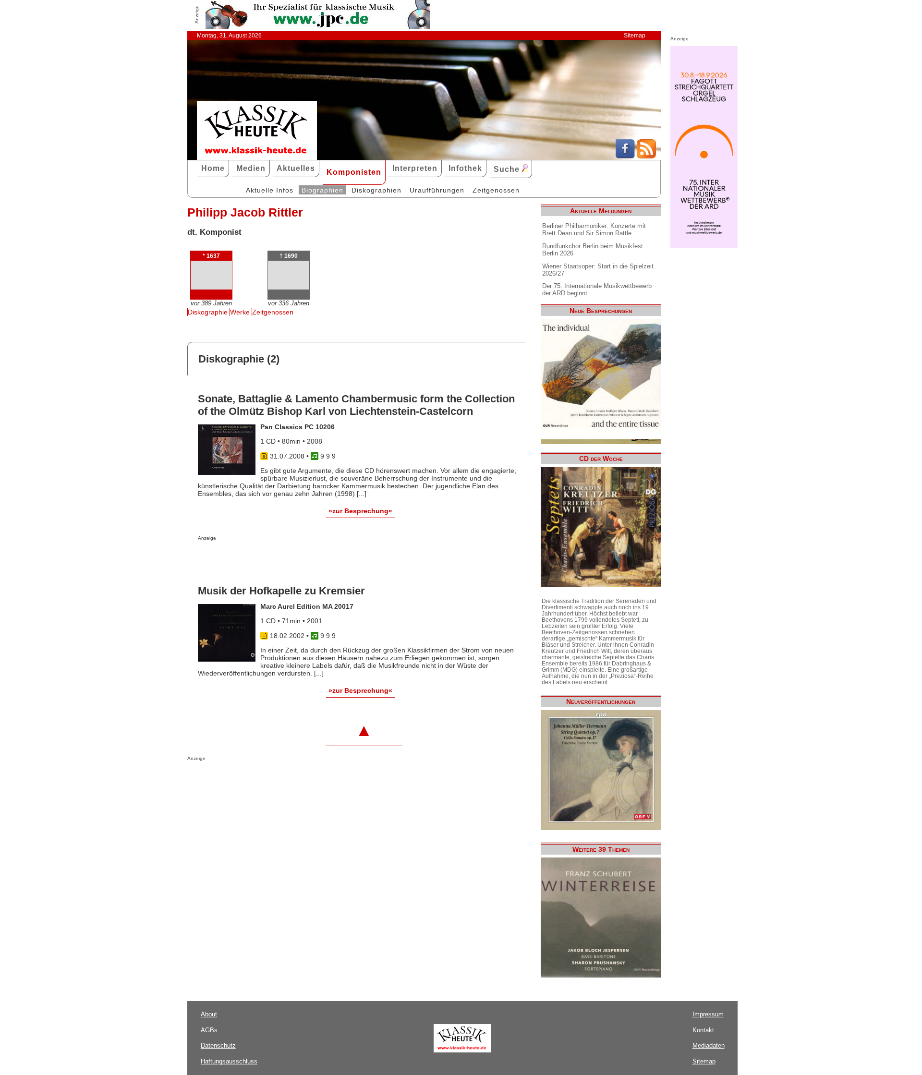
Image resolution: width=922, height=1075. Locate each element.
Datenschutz (218, 1045)
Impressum (708, 1014)
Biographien (322, 190)
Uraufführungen (437, 190)
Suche (508, 169)
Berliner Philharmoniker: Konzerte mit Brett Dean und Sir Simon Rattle (594, 229)
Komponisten (354, 172)
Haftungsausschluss (229, 1061)
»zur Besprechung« (360, 511)
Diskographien (376, 190)
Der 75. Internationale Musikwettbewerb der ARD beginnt (597, 289)
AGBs (209, 1030)
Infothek (465, 168)
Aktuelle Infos (269, 190)
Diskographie (208, 312)
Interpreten (414, 168)
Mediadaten (708, 1045)
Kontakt (703, 1030)
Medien (251, 168)
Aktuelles (296, 168)
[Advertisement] (310, 559)
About (209, 1014)
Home (213, 168)
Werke (240, 312)
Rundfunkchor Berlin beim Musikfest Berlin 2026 (592, 249)
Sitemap (634, 35)
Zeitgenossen (496, 190)
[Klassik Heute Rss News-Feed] (646, 156)
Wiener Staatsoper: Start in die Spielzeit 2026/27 (598, 270)
